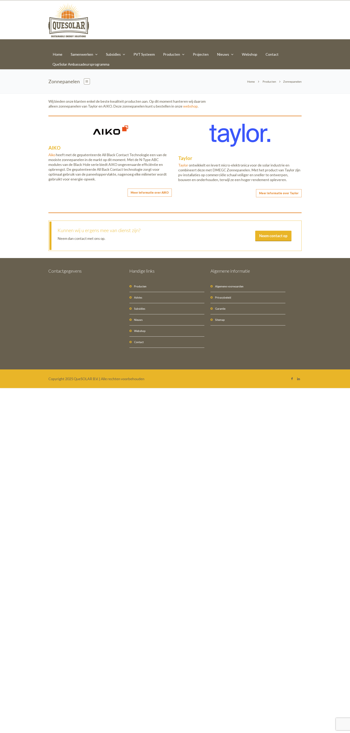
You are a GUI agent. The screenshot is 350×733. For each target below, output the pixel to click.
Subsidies (113, 54)
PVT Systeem (144, 54)
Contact (272, 54)
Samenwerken (82, 54)
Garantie (220, 308)
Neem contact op (273, 236)
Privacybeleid (223, 297)
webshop (190, 106)
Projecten (201, 54)
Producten (171, 54)
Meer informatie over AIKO (150, 192)
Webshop (249, 54)
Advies (138, 297)
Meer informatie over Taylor (279, 193)
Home (57, 54)
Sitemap (220, 319)
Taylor (183, 165)
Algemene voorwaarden (229, 286)
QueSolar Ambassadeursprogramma (80, 64)
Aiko (51, 155)
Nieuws (223, 54)
